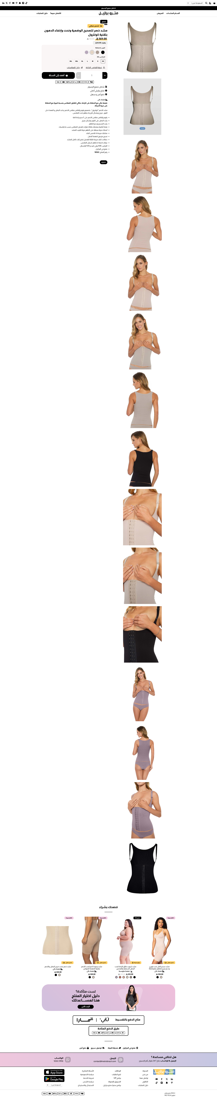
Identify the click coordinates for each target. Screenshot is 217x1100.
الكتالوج (145, 1082)
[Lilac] (86, 52)
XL (82, 61)
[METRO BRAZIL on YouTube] (13, 3)
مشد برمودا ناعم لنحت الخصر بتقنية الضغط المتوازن (91, 968)
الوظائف (118, 1071)
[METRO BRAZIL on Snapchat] (20, 3)
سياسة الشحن (88, 1082)
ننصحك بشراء (108, 907)
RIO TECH (168, 1095)
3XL (71, 61)
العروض (160, 13)
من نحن (145, 1074)
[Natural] (92, 52)
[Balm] (123, 977)
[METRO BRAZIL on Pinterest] (17, 3)
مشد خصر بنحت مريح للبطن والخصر (57, 967)
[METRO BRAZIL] (108, 13)
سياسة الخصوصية (87, 1074)
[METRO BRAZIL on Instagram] (23, 3)
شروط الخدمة (88, 1078)
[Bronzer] (120, 977)
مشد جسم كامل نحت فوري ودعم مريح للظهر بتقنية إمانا (159, 968)
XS (103, 61)
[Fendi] (97, 52)
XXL (76, 61)
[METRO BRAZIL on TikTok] (27, 3)
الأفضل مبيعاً (55, 13)
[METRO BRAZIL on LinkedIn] (4, 3)
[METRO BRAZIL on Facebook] (10, 3)
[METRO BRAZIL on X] (7, 3)
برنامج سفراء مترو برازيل (112, 1085)
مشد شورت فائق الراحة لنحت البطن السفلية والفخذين (125, 968)
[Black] (103, 52)
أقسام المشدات (173, 13)
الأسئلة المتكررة (88, 1071)
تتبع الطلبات (116, 1074)
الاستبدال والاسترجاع (86, 1085)
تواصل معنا (144, 1078)
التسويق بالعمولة (114, 1082)
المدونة (145, 1071)
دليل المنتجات (42, 13)
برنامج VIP (117, 1078)
